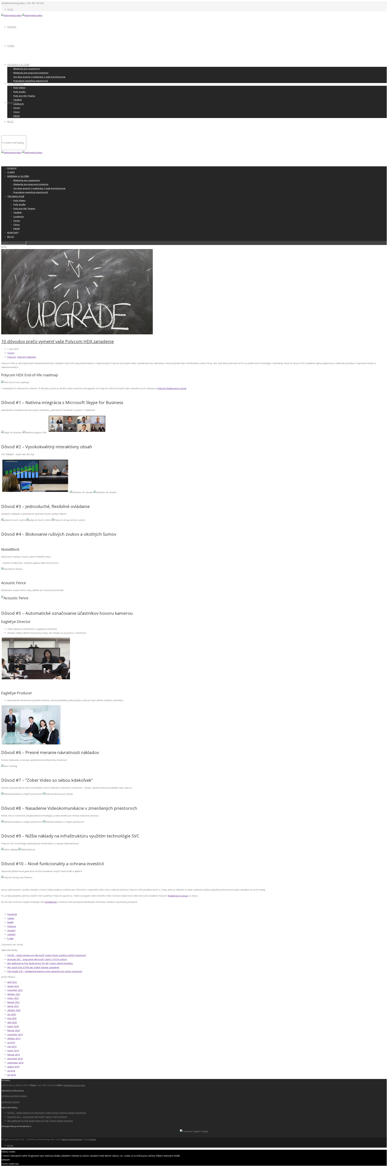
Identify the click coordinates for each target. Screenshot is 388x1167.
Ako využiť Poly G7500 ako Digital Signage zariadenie (33, 967)
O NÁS (10, 46)
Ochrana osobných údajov (14, 1095)
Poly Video (19, 87)
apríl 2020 (12, 1022)
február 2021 (13, 1002)
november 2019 (15, 1034)
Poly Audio (19, 91)
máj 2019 (12, 1046)
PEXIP (16, 116)
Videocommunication (71, 1139)
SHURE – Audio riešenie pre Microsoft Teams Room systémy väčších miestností (46, 955)
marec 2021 (13, 998)
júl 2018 (11, 1070)
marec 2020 (13, 1026)
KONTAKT (12, 102)
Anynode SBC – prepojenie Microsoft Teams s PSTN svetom (37, 959)
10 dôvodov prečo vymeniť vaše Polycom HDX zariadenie (57, 341)
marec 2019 (13, 1050)
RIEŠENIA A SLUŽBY (18, 64)
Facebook (12, 914)
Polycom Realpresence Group (171, 388)
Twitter (10, 918)
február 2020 (13, 1030)
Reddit (10, 922)
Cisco (16, 112)
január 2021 (13, 1006)
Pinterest (11, 926)
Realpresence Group (178, 895)
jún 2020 (11, 1014)
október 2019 (13, 1038)
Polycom (11, 357)
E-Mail (10, 938)
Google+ (11, 930)
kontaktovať (51, 902)
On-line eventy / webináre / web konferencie (39, 77)
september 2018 (15, 1062)
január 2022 (13, 986)
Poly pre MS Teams (24, 96)
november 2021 (15, 990)
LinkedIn (11, 934)
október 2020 (13, 1010)
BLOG (10, 9)
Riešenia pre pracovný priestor (30, 73)
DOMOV (11, 27)
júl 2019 (11, 1042)
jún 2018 (11, 1074)
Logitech (18, 104)
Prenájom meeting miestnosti (30, 81)
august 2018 (13, 1066)
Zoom (16, 108)
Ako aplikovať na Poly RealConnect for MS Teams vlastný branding (40, 963)
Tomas (10, 352)
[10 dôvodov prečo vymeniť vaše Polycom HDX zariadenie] (77, 333)
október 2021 (13, 994)
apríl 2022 (12, 982)
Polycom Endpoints (26, 357)
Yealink (17, 99)
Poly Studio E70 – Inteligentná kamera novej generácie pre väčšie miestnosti (44, 971)
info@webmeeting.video (74, 1085)
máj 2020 (12, 1018)
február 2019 (13, 1054)
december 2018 (15, 1058)
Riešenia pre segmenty (26, 68)
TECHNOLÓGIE (15, 83)
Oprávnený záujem (10, 1101)
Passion (92, 1139)
